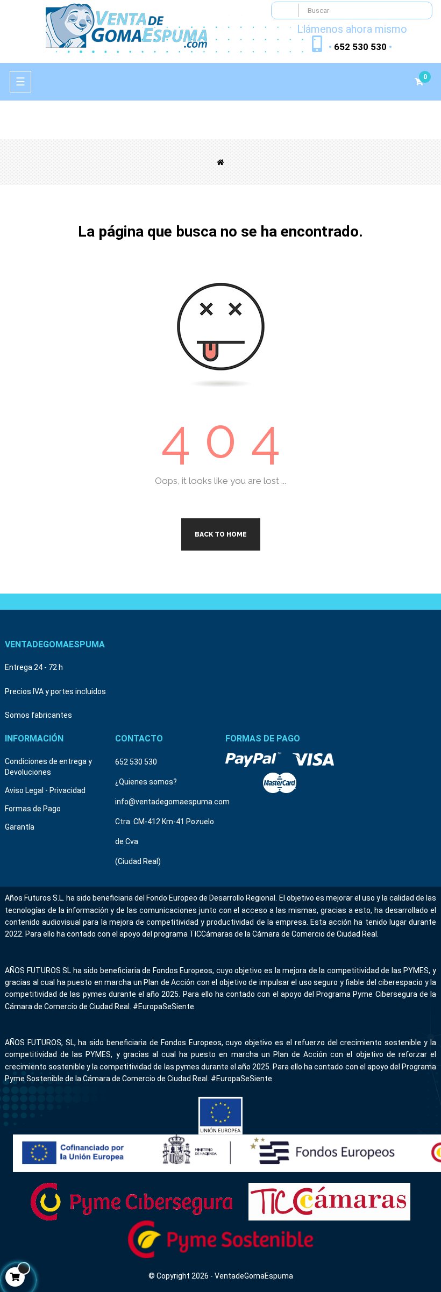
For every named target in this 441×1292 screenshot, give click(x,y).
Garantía (19, 827)
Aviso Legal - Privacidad (45, 790)
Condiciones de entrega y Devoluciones (48, 766)
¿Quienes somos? (146, 781)
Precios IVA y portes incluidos (55, 691)
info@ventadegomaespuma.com (172, 801)
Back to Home (221, 534)
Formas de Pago (33, 808)
